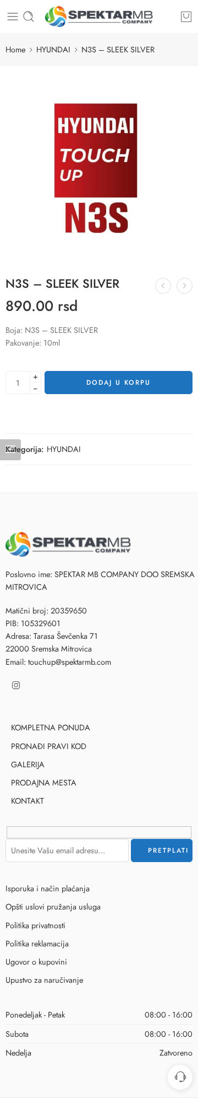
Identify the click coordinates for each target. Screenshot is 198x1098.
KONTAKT (27, 800)
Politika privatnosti (35, 925)
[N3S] (99, 165)
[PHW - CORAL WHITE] (163, 286)
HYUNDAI (53, 49)
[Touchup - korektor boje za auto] (99, 16)
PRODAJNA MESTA (43, 782)
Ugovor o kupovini (36, 961)
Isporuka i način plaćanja (48, 888)
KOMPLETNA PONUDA (50, 727)
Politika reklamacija (37, 943)
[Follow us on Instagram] (16, 685)
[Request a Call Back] (180, 1077)
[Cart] (186, 16)
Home (15, 49)
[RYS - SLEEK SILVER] (185, 286)
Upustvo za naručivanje (44, 980)
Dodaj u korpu (118, 382)
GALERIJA (28, 764)
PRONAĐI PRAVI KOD (48, 746)
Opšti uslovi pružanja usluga (53, 906)
